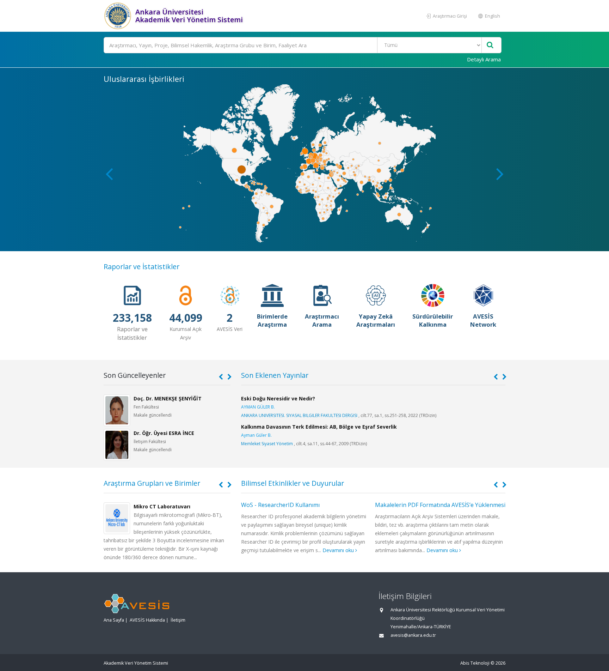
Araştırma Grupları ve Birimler (152, 483)
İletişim (178, 620)
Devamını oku (338, 550)
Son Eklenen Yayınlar (274, 375)
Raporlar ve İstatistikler (141, 266)
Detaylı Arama (484, 59)
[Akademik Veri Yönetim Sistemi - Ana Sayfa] (119, 16)
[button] (500, 173)
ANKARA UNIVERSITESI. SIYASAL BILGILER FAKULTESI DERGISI (299, 415)
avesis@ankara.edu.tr (413, 635)
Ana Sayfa (114, 620)
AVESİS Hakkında (147, 620)
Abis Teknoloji (475, 663)
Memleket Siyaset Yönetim (267, 444)
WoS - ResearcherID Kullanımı (280, 505)
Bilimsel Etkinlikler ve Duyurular (292, 483)
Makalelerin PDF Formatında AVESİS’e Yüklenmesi (440, 505)
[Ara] (490, 45)
